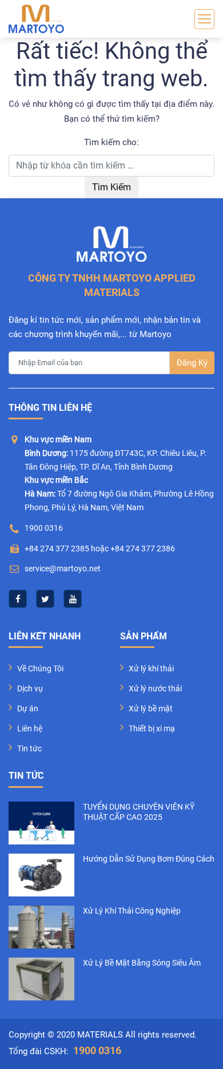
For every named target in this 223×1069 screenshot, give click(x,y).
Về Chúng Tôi (40, 668)
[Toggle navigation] (204, 19)
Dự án (27, 708)
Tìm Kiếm (111, 187)
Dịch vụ (30, 688)
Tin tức (29, 748)
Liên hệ (29, 728)
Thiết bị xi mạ (152, 728)
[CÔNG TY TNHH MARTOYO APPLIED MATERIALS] (36, 19)
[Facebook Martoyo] (18, 599)
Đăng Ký (192, 363)
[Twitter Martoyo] (45, 599)
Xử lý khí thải (151, 668)
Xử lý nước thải (155, 688)
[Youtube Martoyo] (72, 599)
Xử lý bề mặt (151, 708)
